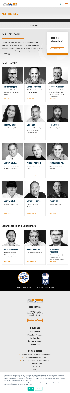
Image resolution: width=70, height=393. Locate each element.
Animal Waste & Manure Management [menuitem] (36, 355)
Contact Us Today (35, 320)
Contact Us (57, 48)
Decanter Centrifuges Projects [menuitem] (36, 358)
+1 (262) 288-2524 (35, 315)
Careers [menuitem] (36, 369)
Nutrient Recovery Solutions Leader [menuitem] (36, 360)
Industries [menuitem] (35, 338)
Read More (7, 99)
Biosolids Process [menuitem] (35, 335)
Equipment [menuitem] (35, 332)
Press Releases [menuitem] (36, 363)
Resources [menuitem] (35, 344)
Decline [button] (39, 389)
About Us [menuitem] (36, 366)
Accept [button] (31, 389)
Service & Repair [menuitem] (35, 341)
